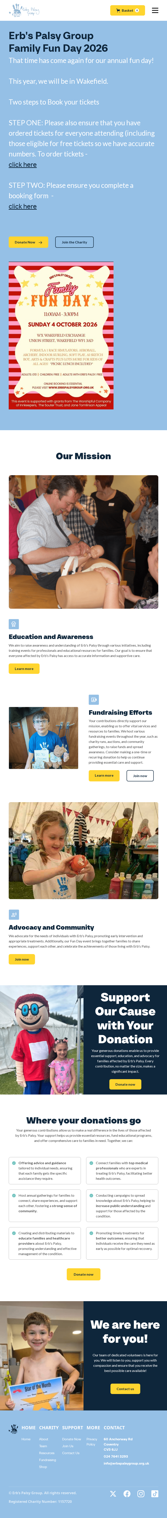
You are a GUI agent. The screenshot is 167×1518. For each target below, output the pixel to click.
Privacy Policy (92, 1441)
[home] (24, 10)
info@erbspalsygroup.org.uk (126, 1463)
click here (23, 164)
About (43, 1439)
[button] (127, 10)
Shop (43, 1467)
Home (26, 1439)
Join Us (67, 1446)
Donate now (125, 1084)
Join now (140, 776)
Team (43, 1446)
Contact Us (70, 1453)
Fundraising (47, 1460)
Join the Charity (74, 242)
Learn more (24, 668)
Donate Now (71, 1439)
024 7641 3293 (116, 1456)
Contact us (125, 1389)
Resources (46, 1453)
